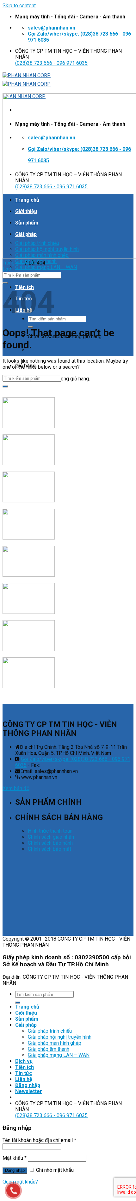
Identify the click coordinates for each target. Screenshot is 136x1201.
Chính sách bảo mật (49, 849)
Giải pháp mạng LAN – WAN (46, 267)
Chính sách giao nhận (51, 837)
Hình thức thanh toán (50, 831)
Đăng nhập (15, 1170)
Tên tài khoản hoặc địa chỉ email (39, 1140)
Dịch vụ (24, 1061)
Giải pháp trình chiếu (50, 1031)
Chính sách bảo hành (50, 843)
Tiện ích (24, 1067)
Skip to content (19, 6)
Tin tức (23, 1073)
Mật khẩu (15, 1158)
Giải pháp (26, 1025)
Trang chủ (13, 263)
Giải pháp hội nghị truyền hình (59, 1037)
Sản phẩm (26, 1019)
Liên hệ (23, 1079)
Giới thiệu (26, 1013)
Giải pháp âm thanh (48, 1049)
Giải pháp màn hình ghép (54, 1043)
